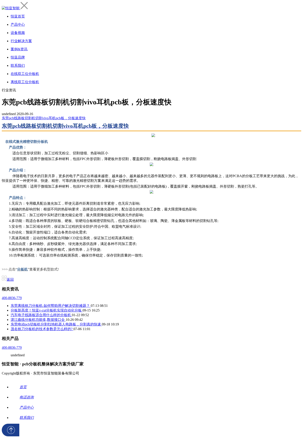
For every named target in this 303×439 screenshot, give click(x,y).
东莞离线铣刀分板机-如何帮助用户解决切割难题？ (51, 306)
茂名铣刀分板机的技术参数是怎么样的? (42, 329)
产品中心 (18, 24)
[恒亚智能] (11, 8)
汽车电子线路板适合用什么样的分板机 (41, 315)
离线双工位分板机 (25, 82)
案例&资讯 (19, 49)
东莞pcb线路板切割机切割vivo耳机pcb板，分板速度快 (44, 118)
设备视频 (18, 33)
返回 (10, 279)
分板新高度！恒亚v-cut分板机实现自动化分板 (47, 310)
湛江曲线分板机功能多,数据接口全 (38, 319)
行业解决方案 (21, 41)
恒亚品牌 (18, 57)
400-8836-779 (12, 298)
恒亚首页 (18, 16)
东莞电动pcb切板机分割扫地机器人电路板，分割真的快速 (56, 324)
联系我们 (18, 65)
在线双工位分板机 (25, 74)
